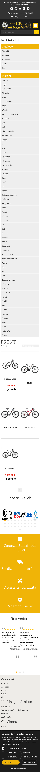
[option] (5, 515)
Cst (3, 186)
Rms (4, 322)
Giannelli (6, 246)
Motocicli (6, 59)
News (3, 726)
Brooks (5, 318)
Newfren (5, 237)
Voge (4, 84)
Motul (4, 297)
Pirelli (4, 301)
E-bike (4, 63)
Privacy (4, 713)
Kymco (5, 80)
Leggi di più (17, 744)
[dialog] (20, 751)
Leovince (5, 250)
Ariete (4, 263)
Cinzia (4, 335)
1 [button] (17, 672)
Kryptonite (6, 203)
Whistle (5, 110)
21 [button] (5, 526)
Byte (4, 178)
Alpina (5, 106)
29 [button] (32, 526)
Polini (4, 212)
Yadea (4, 140)
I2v (3, 144)
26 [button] (22, 526)
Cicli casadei (7, 101)
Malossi (5, 216)
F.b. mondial (7, 135)
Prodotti (11, 40)
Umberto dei (7, 165)
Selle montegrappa (9, 195)
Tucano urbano (8, 280)
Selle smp (6, 199)
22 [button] (8, 526)
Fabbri (4, 271)
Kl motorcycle (8, 131)
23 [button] (12, 526)
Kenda (4, 190)
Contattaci (5, 706)
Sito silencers (7, 254)
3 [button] (23, 672)
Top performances (9, 258)
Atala (4, 97)
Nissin (4, 241)
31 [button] (20, 529)
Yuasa (4, 309)
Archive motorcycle (10, 114)
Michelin (5, 118)
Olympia (5, 93)
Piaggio (5, 233)
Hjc (3, 305)
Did (3, 229)
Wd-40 (5, 288)
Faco (4, 267)
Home (3, 40)
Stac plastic (6, 292)
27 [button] (25, 526)
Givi (3, 123)
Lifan (4, 152)
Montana (6, 161)
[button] (20, 768)
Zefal (4, 182)
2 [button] (20, 672)
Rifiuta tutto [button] (29, 762)
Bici (3, 68)
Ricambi (5, 51)
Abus (4, 207)
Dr (3, 224)
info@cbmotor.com (20, 16)
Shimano (5, 173)
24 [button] (15, 526)
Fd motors (6, 156)
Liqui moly (6, 89)
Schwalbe (6, 169)
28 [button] (28, 526)
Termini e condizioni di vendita (14, 710)
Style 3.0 (5, 326)
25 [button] (18, 526)
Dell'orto (5, 220)
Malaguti (5, 284)
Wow (4, 148)
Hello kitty (6, 331)
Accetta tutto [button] (10, 762)
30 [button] (35, 526)
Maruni (5, 314)
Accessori (6, 55)
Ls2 (3, 127)
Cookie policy (6, 717)
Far (3, 275)
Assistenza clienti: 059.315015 (21, 13)
